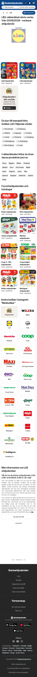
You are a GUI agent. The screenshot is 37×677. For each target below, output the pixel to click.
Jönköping (22, 141)
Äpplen (11, 163)
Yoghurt (12, 171)
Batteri (4, 167)
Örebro (28, 133)
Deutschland (20, 648)
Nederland (5, 653)
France (10, 650)
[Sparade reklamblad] (25, 3)
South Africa (20, 653)
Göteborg (20, 129)
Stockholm (7, 129)
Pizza (4, 163)
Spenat (5, 175)
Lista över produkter (18, 592)
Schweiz (12, 648)
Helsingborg (8, 141)
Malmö (6, 133)
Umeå (5, 137)
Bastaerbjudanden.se (24, 659)
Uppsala (16, 133)
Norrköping (8, 145)
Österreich (15, 646)
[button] (29, 3)
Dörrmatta (20, 167)
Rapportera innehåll (18, 584)
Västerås (16, 137)
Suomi (4, 650)
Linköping (29, 137)
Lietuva (29, 650)
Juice (19, 171)
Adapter (13, 175)
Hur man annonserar (18, 607)
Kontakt (18, 580)
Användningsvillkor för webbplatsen (18, 668)
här (32, 512)
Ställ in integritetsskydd (18, 664)
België (29, 646)
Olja (25, 171)
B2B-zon (18, 611)
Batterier (22, 175)
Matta (19, 163)
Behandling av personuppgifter (18, 672)
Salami (30, 175)
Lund (19, 145)
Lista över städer (18, 588)
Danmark (28, 648)
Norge (12, 653)
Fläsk (4, 180)
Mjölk (28, 167)
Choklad (26, 163)
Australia (23, 646)
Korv (11, 167)
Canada (5, 648)
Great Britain (17, 650)
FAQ (18, 576)
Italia (24, 650)
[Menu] (33, 3)
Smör (4, 171)
